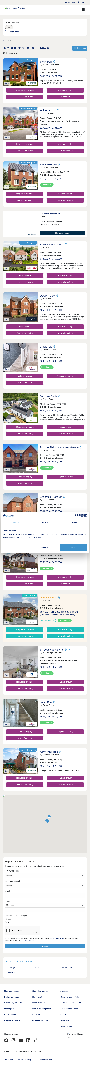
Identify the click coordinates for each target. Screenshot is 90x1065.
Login (83, 2)
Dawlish (9, 27)
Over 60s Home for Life (70, 1003)
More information (65, 97)
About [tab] (74, 522)
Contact (63, 1014)
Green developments (41, 1020)
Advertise (64, 1020)
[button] (49, 817)
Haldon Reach (48, 110)
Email (7, 891)
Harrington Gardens (50, 213)
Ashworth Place (49, 751)
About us (64, 991)
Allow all (73, 548)
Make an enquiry (65, 90)
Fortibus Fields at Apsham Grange (59, 447)
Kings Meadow (48, 164)
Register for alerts (12, 1020)
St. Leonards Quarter (52, 649)
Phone (7, 901)
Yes (9, 919)
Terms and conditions (13, 1059)
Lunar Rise (46, 702)
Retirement (37, 997)
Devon (5, 41)
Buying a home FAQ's (69, 997)
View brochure (25, 275)
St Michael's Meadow (52, 244)
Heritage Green (48, 597)
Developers (9, 1009)
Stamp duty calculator (13, 1003)
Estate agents (10, 1014)
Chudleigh (11, 967)
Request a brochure (25, 90)
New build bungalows (41, 1009)
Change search (14, 31)
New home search (12, 991)
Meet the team (66, 1026)
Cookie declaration (47, 1059)
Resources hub (39, 1003)
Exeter (37, 967)
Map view (81, 48)
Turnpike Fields (48, 396)
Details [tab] (45, 522)
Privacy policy (31, 1059)
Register (71, 2)
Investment (37, 1014)
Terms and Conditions (57, 938)
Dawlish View (47, 295)
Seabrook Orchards (51, 496)
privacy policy (29, 940)
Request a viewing (25, 97)
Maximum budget (12, 881)
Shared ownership (40, 991)
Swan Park (46, 61)
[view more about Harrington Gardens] (20, 224)
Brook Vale (46, 346)
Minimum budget (12, 871)
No (9, 922)
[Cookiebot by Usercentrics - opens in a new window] (77, 515)
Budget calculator (11, 997)
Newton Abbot (68, 967)
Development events (69, 1009)
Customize (43, 548)
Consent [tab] (15, 522)
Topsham (11, 972)
